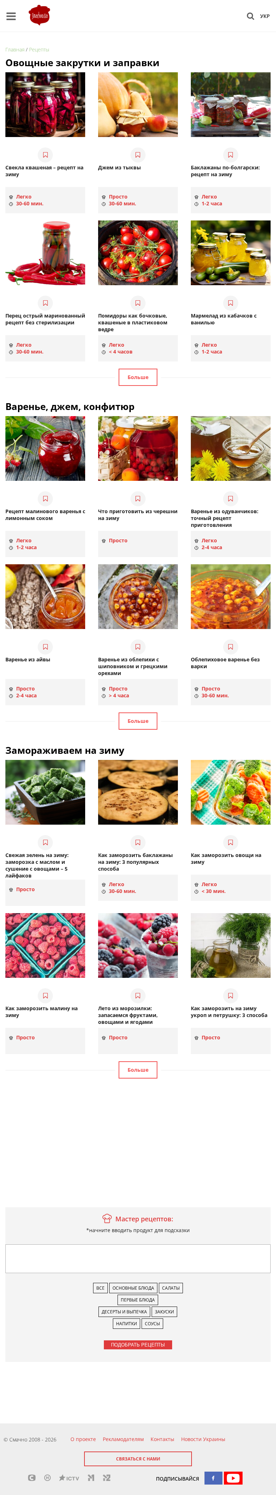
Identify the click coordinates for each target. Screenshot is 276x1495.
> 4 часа (118, 695)
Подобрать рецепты (138, 1345)
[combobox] (137, 1258)
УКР (265, 16)
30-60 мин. (29, 203)
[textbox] (10, 1249)
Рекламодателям (123, 1439)
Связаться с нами (138, 1459)
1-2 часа (211, 203)
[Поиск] (250, 16)
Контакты (162, 1439)
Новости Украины (203, 1439)
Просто (117, 196)
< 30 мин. (213, 891)
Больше (138, 377)
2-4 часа (211, 547)
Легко (23, 196)
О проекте (83, 1439)
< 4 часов (120, 351)
